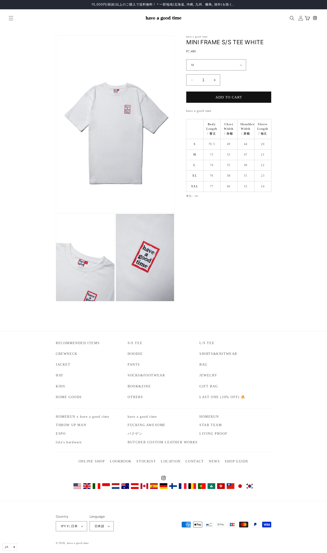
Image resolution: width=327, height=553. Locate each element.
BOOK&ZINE (139, 386)
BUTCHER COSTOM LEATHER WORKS (163, 442)
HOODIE (135, 354)
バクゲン (135, 433)
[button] (9, 18)
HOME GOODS (69, 397)
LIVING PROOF (213, 433)
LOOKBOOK (121, 461)
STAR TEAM (210, 425)
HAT (59, 375)
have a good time (142, 416)
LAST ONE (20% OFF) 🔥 (222, 397)
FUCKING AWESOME (147, 425)
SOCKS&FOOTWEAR (146, 375)
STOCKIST (146, 461)
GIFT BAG (208, 386)
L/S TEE (206, 343)
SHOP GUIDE (236, 461)
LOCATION (171, 461)
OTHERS (135, 397)
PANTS (134, 364)
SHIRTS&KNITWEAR (218, 354)
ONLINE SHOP (92, 461)
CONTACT (195, 461)
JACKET (63, 364)
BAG (203, 364)
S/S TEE (135, 343)
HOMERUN (209, 416)
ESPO (61, 433)
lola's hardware (69, 442)
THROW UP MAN (71, 425)
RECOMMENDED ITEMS (78, 343)
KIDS (60, 386)
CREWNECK (67, 354)
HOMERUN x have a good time (82, 416)
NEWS (214, 461)
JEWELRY (208, 375)
